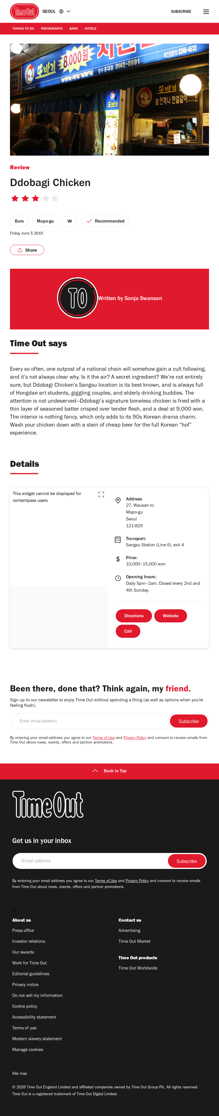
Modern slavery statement (37, 1039)
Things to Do (23, 29)
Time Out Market (135, 942)
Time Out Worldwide (138, 968)
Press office (23, 931)
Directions (133, 616)
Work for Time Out (29, 963)
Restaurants (52, 29)
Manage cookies (27, 1050)
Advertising (129, 931)
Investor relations (28, 942)
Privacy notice (25, 985)
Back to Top (115, 771)
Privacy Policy (134, 738)
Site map (19, 1074)
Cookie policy (24, 1007)
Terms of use (24, 1028)
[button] (101, 494)
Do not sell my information (37, 996)
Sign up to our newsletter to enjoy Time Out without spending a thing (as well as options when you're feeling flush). (106, 703)
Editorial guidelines (30, 974)
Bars (74, 29)
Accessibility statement (34, 1017)
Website (171, 616)
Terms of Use (104, 738)
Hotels (90, 29)
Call (128, 632)
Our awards (23, 952)
